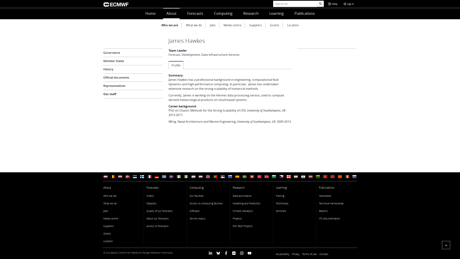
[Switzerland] (252, 176)
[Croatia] (120, 176)
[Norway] (208, 176)
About (171, 13)
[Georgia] (288, 176)
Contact (323, 254)
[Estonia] (135, 176)
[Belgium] (113, 176)
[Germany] (157, 176)
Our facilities (197, 195)
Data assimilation (242, 195)
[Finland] (142, 176)
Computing (223, 13)
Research (251, 13)
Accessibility (282, 254)
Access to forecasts (157, 226)
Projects (237, 218)
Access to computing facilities (206, 203)
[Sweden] (245, 176)
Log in (348, 4)
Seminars (281, 211)
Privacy (296, 254)
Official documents (116, 77)
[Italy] (186, 176)
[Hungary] (296, 176)
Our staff (109, 94)
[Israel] (303, 176)
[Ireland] (179, 176)
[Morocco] (332, 176)
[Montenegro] (325, 176)
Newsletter (325, 195)
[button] (446, 245)
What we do (194, 25)
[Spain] (237, 176)
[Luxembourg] (193, 176)
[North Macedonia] (340, 176)
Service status (197, 218)
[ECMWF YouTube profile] (249, 253)
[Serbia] (222, 176)
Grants (274, 25)
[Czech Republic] (281, 176)
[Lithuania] (318, 176)
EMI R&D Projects (243, 226)
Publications (305, 13)
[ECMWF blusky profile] (218, 253)
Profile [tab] (176, 65)
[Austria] (105, 176)
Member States (113, 61)
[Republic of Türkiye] (259, 176)
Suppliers (255, 25)
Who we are (169, 25)
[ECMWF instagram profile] (241, 253)
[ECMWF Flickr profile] (234, 253)
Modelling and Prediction (246, 203)
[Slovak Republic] (354, 176)
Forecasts (195, 13)
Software (194, 211)
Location (293, 25)
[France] (149, 176)
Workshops (282, 203)
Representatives (114, 86)
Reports (323, 211)
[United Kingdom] (266, 176)
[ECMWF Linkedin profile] (210, 253)
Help (332, 4)
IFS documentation (329, 218)
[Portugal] (215, 176)
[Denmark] (127, 176)
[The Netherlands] (201, 176)
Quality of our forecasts (159, 211)
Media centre (232, 25)
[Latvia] (310, 176)
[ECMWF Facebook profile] (226, 253)
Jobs (213, 25)
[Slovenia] (230, 176)
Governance (111, 53)
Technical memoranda (331, 203)
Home (150, 13)
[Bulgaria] (274, 176)
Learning (276, 13)
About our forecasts (157, 218)
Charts (150, 195)
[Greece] (164, 176)
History (108, 69)
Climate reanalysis (243, 211)
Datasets (151, 203)
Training (280, 195)
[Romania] (347, 176)
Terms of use (309, 254)
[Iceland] (171, 176)
